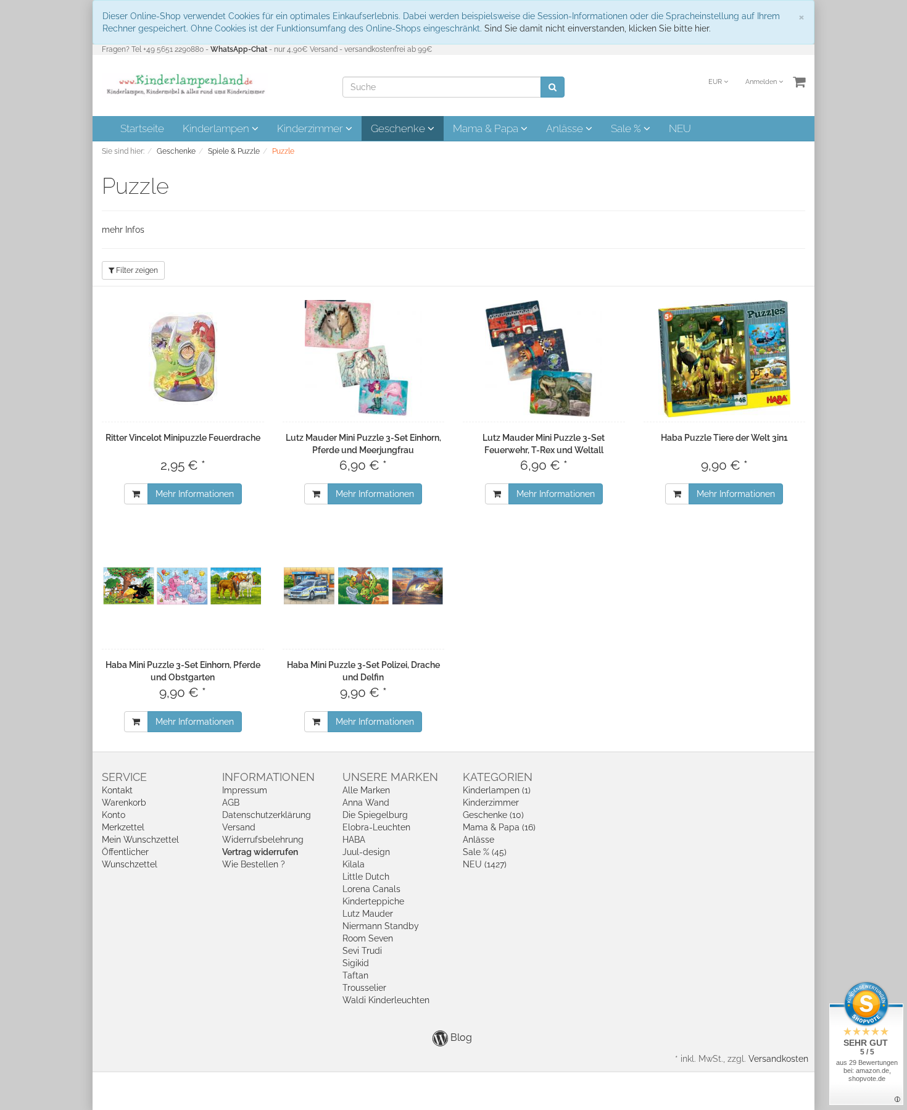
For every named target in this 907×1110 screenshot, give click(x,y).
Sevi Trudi (362, 951)
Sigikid (355, 963)
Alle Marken (366, 790)
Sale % (627, 128)
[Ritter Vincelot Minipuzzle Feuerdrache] (183, 359)
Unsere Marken (390, 776)
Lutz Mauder (367, 914)
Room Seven (367, 938)
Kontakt (117, 790)
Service (124, 776)
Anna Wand (365, 802)
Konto (113, 815)
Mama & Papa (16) (499, 827)
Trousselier (364, 988)
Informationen (268, 776)
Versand (238, 827)
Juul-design (366, 852)
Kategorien (497, 776)
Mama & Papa (487, 128)
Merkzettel (123, 827)
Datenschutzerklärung (266, 815)
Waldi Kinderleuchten (385, 1000)
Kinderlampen (217, 128)
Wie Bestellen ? (253, 864)
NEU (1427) (485, 864)
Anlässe (566, 128)
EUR (716, 82)
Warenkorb (124, 802)
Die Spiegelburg (375, 815)
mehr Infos (123, 230)
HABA (353, 840)
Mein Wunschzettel (140, 840)
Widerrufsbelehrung (263, 840)
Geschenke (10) (493, 815)
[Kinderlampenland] (185, 85)
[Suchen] (552, 87)
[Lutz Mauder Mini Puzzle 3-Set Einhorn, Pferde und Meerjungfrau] (364, 359)
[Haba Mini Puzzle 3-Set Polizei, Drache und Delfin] (364, 586)
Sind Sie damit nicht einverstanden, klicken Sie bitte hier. (597, 28)
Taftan (355, 975)
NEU (680, 128)
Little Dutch (365, 877)
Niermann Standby (380, 926)
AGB (230, 802)
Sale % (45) (485, 852)
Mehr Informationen (194, 494)
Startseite (142, 128)
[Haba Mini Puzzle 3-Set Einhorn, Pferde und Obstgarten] (183, 586)
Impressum (244, 790)
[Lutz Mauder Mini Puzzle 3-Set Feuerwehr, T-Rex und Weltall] (544, 359)
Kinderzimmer (311, 128)
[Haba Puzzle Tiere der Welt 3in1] (725, 359)
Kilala (353, 864)
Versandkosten (778, 1059)
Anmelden (762, 82)
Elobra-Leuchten (376, 827)
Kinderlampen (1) (497, 790)
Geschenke (399, 128)
